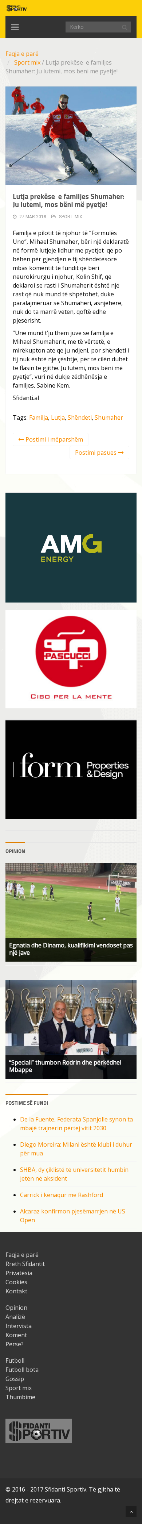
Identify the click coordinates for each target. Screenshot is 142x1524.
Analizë (15, 1317)
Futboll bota (22, 1370)
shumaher (109, 417)
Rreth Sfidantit (25, 1264)
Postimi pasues (96, 453)
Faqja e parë (22, 54)
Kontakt (16, 1291)
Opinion (16, 1308)
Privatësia (18, 1273)
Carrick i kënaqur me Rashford (61, 1195)
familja (38, 417)
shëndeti (80, 417)
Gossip (14, 1379)
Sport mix (27, 62)
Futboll (14, 1360)
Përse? (14, 1344)
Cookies (16, 1282)
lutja (58, 417)
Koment (16, 1335)
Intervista (18, 1326)
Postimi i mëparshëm (53, 439)
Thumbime (20, 1397)
